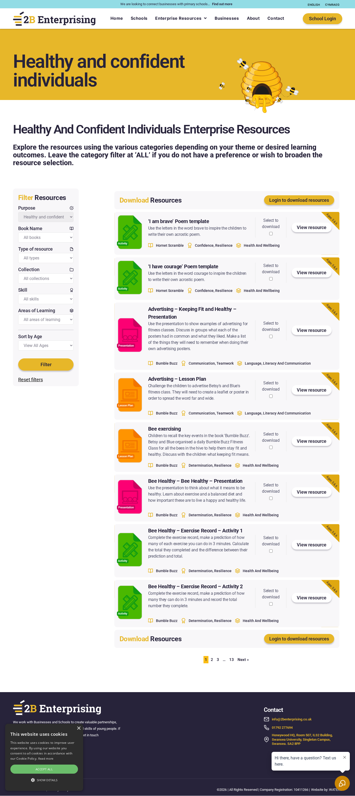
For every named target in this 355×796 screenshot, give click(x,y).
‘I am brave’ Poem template (178, 221)
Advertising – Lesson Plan (177, 379)
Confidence (204, 245)
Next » (243, 659)
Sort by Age (30, 336)
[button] (44, 780)
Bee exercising (164, 429)
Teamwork (225, 363)
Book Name (30, 228)
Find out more (222, 4)
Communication (202, 363)
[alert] (44, 757)
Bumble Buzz (167, 363)
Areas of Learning (36, 310)
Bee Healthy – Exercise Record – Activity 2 (195, 586)
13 (231, 659)
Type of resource (35, 249)
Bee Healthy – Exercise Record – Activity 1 (195, 530)
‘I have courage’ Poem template (183, 266)
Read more (46, 758)
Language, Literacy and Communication (278, 363)
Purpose (26, 208)
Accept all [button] (44, 769)
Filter (46, 364)
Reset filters (30, 379)
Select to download (270, 223)
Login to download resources (299, 200)
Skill (22, 290)
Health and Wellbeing (262, 245)
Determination (201, 465)
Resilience (224, 245)
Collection (29, 269)
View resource (311, 227)
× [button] (79, 728)
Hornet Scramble (170, 245)
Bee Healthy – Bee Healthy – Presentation (195, 481)
